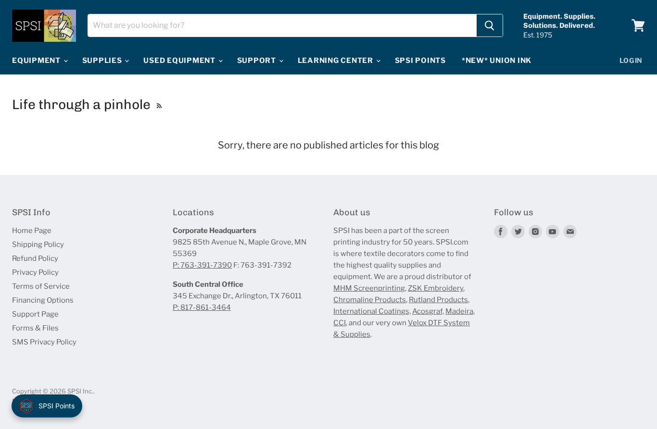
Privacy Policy (35, 272)
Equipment (37, 60)
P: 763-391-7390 (202, 265)
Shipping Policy (38, 244)
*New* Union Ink (496, 60)
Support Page (35, 314)
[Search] (490, 25)
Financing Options (43, 300)
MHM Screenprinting (369, 288)
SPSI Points (420, 60)
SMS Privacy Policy (44, 342)
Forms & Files (35, 328)
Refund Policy (35, 258)
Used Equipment (180, 60)
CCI (339, 323)
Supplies (103, 60)
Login (631, 60)
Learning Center (336, 60)
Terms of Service (41, 286)
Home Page (31, 230)
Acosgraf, (428, 311)
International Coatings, (372, 311)
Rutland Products (438, 299)
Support (257, 60)
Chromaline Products (369, 299)
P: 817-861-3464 (202, 307)
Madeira (459, 311)
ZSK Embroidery (435, 288)
